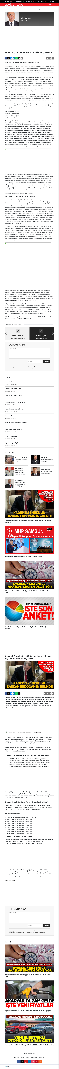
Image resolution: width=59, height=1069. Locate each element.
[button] (47, 58)
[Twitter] (8, 58)
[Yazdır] (22, 58)
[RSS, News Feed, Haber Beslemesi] (40, 1061)
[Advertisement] (29, 39)
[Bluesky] (11, 58)
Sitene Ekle (41, 1057)
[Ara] (50, 4)
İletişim (27, 1057)
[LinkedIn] (14, 58)
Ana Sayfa (8, 9)
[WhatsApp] (16, 58)
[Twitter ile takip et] (22, 1061)
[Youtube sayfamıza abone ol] (26, 1061)
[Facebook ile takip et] (19, 1061)
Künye (22, 1057)
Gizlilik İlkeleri (34, 1057)
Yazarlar (15, 9)
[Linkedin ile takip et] (29, 1061)
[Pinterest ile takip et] (36, 1061)
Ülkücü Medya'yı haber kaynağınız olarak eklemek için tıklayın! (25, 732)
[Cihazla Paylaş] (19, 58)
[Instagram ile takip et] (33, 1061)
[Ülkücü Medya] (14, 4)
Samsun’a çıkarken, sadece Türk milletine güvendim (31, 9)
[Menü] (52, 4)
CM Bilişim (9, 1066)
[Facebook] (6, 58)
